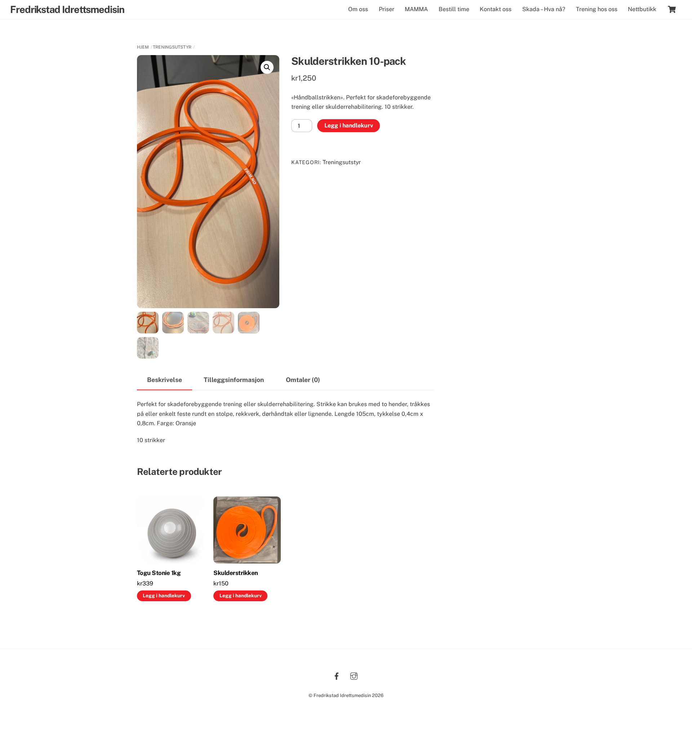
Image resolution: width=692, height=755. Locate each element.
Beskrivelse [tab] (164, 379)
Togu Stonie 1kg (159, 572)
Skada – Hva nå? (543, 9)
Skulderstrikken (235, 572)
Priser (386, 9)
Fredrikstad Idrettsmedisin (342, 695)
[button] (267, 67)
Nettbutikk (642, 9)
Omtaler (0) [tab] (303, 379)
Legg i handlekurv (348, 125)
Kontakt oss (495, 9)
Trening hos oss (596, 9)
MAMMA (416, 9)
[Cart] (672, 9)
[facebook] (336, 675)
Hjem (143, 47)
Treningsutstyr (172, 47)
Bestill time (454, 9)
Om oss (358, 9)
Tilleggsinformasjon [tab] (234, 379)
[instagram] (354, 675)
